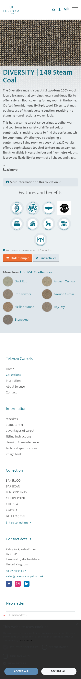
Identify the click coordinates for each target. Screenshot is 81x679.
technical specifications (21, 448)
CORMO (11, 510)
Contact (11, 392)
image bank (14, 454)
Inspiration (13, 380)
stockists (12, 419)
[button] (40, 663)
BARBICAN (13, 486)
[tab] (40, 182)
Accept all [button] (21, 671)
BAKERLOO (13, 480)
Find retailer (48, 258)
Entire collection (17, 522)
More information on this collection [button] (34, 182)
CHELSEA (12, 504)
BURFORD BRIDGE (18, 492)
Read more (25, 640)
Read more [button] (10, 169)
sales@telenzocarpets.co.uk (24, 576)
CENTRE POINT (15, 498)
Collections (13, 375)
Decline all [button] (59, 671)
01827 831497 (16, 571)
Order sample (20, 258)
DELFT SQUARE (16, 516)
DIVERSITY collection (36, 272)
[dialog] (40, 649)
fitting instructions (18, 436)
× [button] (76, 624)
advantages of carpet (20, 430)
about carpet (14, 425)
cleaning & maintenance (22, 442)
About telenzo (15, 386)
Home (10, 369)
